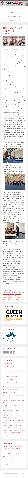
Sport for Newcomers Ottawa (10, 386)
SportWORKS (16, 473)
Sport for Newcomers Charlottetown (11, 382)
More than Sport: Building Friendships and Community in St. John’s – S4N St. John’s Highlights (12, 448)
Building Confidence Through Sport (11, 453)
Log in (20, 474)
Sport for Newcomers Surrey (9, 392)
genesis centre (17, 294)
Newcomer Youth (12, 295)
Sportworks (12, 299)
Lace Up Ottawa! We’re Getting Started (12, 459)
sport (17, 295)
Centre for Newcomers (8, 294)
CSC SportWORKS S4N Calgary (10, 366)
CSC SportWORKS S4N (8, 363)
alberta (15, 292)
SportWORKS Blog (14, 5)
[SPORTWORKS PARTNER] (14, 322)
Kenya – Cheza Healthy (8, 379)
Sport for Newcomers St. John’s (10, 389)
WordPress (15, 474)
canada (23, 292)
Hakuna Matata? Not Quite (9, 456)
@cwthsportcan (12, 290)
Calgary (10, 288)
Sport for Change (13, 297)
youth (16, 299)
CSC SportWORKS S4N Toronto (10, 376)
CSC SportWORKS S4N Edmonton (11, 369)
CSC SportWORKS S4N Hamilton (11, 373)
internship (5, 295)
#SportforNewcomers (8, 292)
